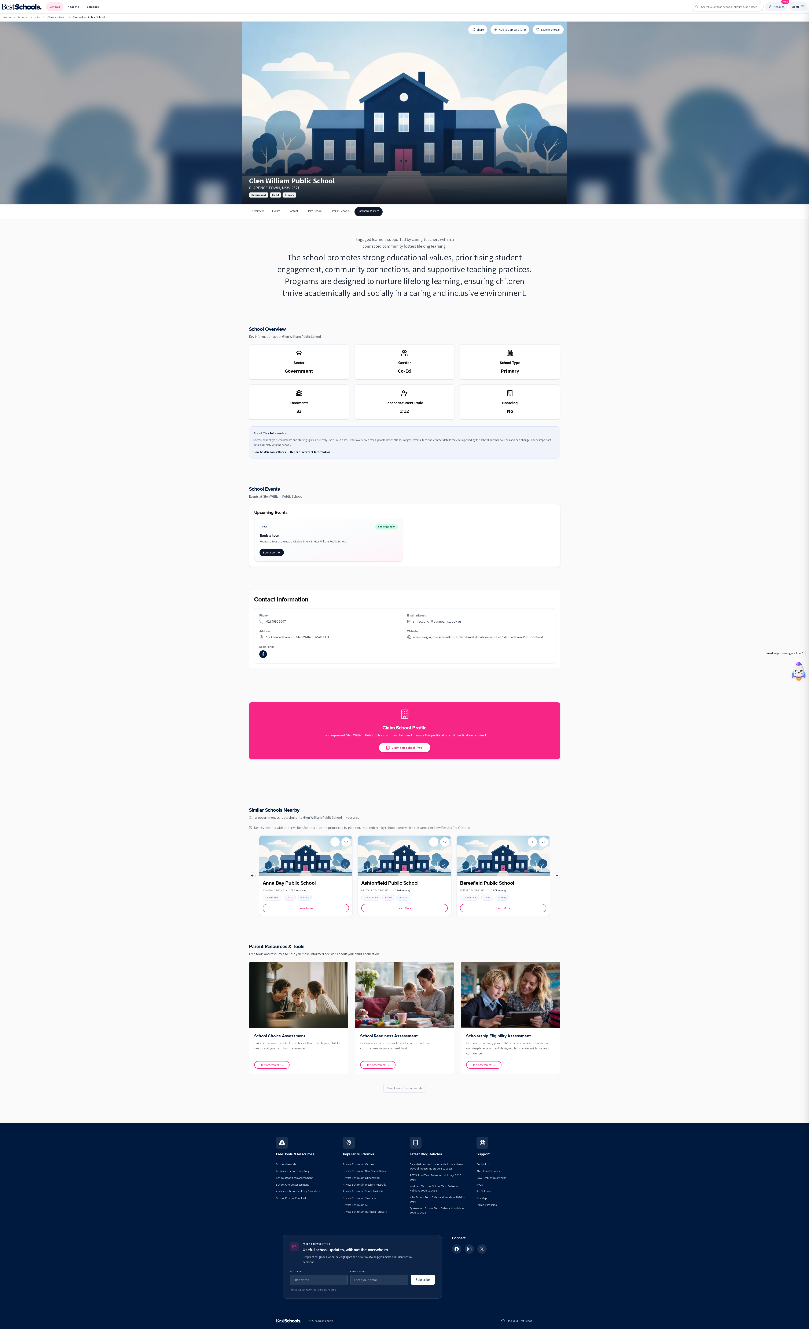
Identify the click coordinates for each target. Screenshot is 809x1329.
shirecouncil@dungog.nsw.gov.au (437, 621)
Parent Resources (368, 211)
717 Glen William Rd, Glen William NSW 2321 (297, 637)
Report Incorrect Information (310, 452)
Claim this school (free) (407, 748)
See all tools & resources (402, 1088)
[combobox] (728, 6)
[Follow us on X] (482, 1249)
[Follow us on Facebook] (456, 1249)
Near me (73, 7)
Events (276, 211)
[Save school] (346, 842)
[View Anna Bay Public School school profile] (306, 876)
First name (295, 1271)
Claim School (314, 211)
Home (7, 17)
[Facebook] (263, 654)
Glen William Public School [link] (89, 17)
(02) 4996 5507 (275, 621)
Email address (358, 1271)
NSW (37, 17)
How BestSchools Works (269, 452)
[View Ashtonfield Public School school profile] (404, 876)
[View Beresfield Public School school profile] (503, 876)
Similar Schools (340, 211)
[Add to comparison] (335, 842)
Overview (258, 211)
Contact (293, 211)
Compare (93, 7)
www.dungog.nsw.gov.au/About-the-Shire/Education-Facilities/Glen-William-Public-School (478, 637)
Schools (54, 7)
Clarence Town (56, 17)
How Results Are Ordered (452, 827)
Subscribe (423, 1279)
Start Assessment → (272, 1065)
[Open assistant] (799, 670)
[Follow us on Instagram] (469, 1249)
